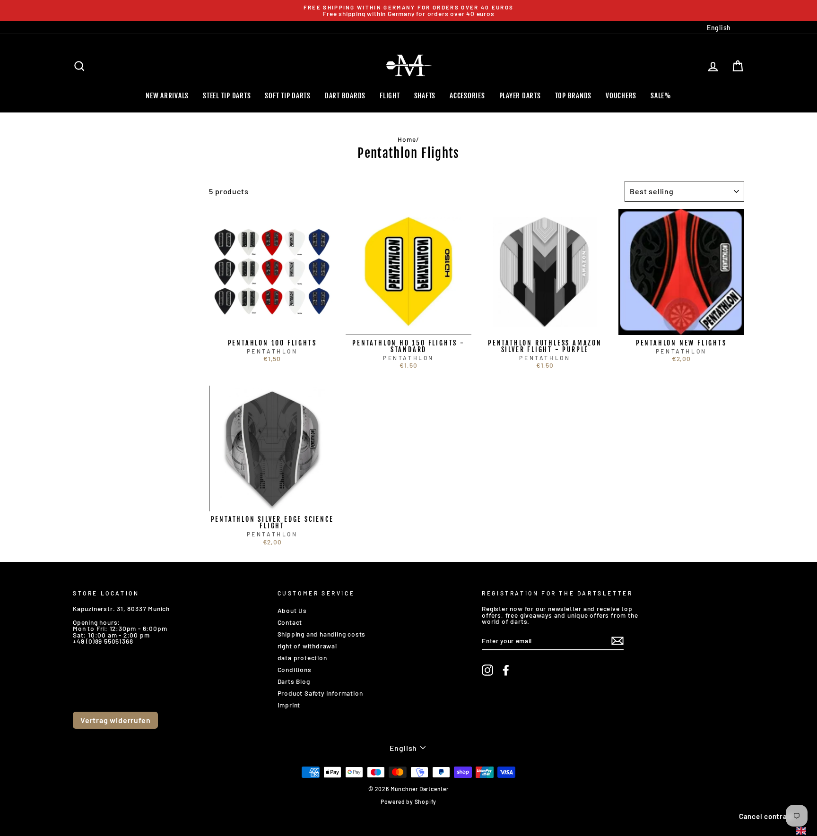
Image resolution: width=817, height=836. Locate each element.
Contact (290, 622)
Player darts (520, 95)
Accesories (467, 95)
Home (407, 139)
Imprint (289, 705)
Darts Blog (294, 681)
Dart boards (345, 95)
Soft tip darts (288, 95)
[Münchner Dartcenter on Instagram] (487, 670)
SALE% (661, 95)
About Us (292, 610)
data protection (302, 658)
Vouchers (621, 95)
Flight (390, 95)
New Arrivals (167, 95)
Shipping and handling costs (322, 634)
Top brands (573, 95)
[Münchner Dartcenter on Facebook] (506, 670)
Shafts (425, 95)
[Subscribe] (617, 640)
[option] (408, 11)
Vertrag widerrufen (115, 719)
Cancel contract (766, 816)
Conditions (295, 669)
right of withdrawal (307, 646)
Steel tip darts (227, 95)
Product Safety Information (320, 693)
